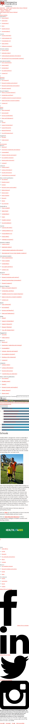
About (3, 559)
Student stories (5, 28)
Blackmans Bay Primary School (11, 411)
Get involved (5, 113)
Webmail (25, 8)
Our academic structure (7, 157)
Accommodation (5, 31)
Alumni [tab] (3, 201)
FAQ (3, 26)
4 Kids (9, 404)
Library (21, 8)
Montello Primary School (9, 422)
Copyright (2, 723)
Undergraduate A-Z (6, 38)
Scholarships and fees (7, 95)
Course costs (5, 50)
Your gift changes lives (7, 133)
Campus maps (5, 167)
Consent (4, 430)
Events (3, 184)
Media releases (5, 190)
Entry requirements (6, 62)
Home (1, 402)
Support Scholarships (7, 125)
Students (14, 8)
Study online (5, 43)
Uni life (3, 551)
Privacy (13, 723)
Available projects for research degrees (11, 98)
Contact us (4, 103)
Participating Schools (7, 408)
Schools (5, 402)
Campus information (6, 170)
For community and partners (8, 556)
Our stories (4, 179)
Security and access (6, 172)
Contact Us (4, 73)
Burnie (3, 583)
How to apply (5, 65)
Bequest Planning (6, 130)
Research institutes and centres (9, 83)
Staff (11, 8)
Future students (3, 15)
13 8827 (8, 8)
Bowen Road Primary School (10, 413)
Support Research (6, 127)
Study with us (5, 548)
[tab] (14, 14)
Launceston (4, 581)
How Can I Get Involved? (7, 427)
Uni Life (3, 137)
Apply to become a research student (10, 100)
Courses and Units (6, 35)
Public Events (5, 140)
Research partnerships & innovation (10, 85)
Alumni (1, 107)
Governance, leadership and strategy (10, 149)
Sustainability (5, 152)
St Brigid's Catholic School (9, 416)
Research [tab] (4, 198)
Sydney (3, 586)
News (7, 404)
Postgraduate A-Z (6, 41)
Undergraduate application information (11, 55)
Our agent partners (6, 70)
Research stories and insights (9, 187)
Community (21, 402)
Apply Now (2, 8)
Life (10, 9)
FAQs (3, 424)
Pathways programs (6, 46)
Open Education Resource (13, 402)
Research (6, 9)
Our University (3, 144)
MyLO (18, 8)
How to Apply (5, 18)
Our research (5, 80)
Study (1, 9)
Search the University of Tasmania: (8, 396)
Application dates (6, 53)
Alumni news (5, 192)
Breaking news (5, 182)
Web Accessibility (20, 723)
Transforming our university (8, 175)
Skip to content (3, 0)
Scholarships (5, 23)
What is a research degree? (8, 92)
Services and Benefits (7, 115)
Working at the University (8, 160)
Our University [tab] (5, 203)
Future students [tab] (5, 195)
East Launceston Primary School (11, 419)
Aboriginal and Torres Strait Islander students (12, 58)
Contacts (4, 163)
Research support (6, 88)
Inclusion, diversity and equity (9, 155)
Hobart (3, 578)
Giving (3, 122)
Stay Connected (5, 110)
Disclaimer (8, 723)
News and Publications (7, 118)
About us (4, 147)
